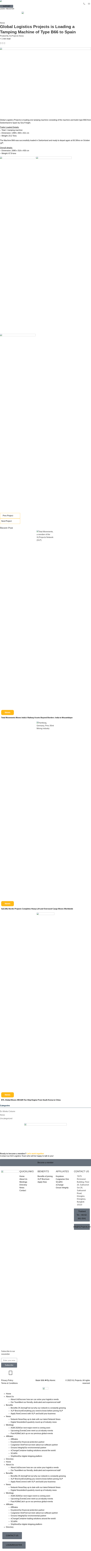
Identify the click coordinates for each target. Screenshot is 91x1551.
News (2, 1115)
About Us (10, 1397)
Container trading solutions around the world (33, 1450)
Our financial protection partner (27, 1442)
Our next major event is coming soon (30, 1428)
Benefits (9, 1405)
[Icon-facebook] (4, 1373)
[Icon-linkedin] (17, 1373)
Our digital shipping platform (26, 1456)
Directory (10, 1459)
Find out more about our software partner (34, 1445)
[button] (0, 43)
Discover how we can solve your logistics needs (35, 1399)
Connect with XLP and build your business (33, 1414)
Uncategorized (6, 1118)
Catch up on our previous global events (32, 1433)
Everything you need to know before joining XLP (37, 1411)
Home (8, 1394)
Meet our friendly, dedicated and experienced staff (35, 1402)
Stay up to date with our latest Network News (35, 1419)
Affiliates (9, 1436)
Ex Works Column (7, 1111)
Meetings (10, 1425)
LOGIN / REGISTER (7, 9)
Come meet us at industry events (32, 1431)
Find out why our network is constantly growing (38, 1408)
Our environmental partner (28, 1448)
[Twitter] (11, 1373)
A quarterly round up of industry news (34, 1422)
